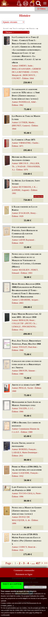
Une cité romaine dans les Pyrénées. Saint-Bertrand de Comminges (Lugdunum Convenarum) (25, 235)
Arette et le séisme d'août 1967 (26, 388)
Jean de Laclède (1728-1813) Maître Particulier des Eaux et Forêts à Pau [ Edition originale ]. (26, 542)
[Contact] (25, 3)
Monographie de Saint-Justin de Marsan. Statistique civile (26, 407)
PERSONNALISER (35, 587)
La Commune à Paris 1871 (25, 143)
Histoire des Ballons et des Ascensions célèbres (26, 163)
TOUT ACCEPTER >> (12, 585)
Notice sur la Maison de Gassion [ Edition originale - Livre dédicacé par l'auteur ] (26, 515)
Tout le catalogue (19, 28)
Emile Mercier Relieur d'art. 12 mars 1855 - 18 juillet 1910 (26, 322)
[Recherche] (38, 3)
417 (38, 563)
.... (33, 563)
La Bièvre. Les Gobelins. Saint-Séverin (26, 186)
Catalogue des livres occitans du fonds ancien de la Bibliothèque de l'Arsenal (27, 367)
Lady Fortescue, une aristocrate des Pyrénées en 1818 (27, 492)
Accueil (6, 28)
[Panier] (32, 3)
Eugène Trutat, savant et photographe (25, 449)
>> (46, 563)
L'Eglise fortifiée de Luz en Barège (24, 211)
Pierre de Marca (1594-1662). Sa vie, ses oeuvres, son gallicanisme (27, 471)
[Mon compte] (19, 3)
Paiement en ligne (24, 574)
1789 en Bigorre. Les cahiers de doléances (26, 427)
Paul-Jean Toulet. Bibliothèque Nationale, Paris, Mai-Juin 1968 (26, 345)
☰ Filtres (41, 9)
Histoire (32, 28)
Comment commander (24, 570)
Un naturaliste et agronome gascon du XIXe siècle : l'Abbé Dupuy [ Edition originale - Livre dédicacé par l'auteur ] (26, 97)
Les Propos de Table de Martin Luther (26, 122)
